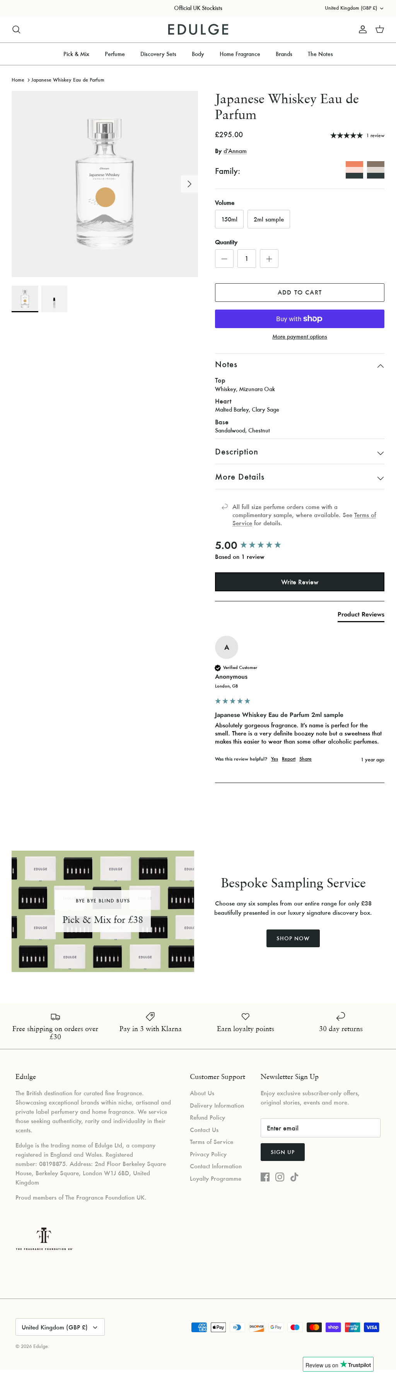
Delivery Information (217, 1105)
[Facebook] (265, 1177)
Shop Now (293, 938)
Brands (284, 54)
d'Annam (235, 151)
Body (198, 54)
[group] (299, 545)
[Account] (361, 29)
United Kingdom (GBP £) (351, 8)
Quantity (226, 242)
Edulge (40, 1346)
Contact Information (216, 1166)
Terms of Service (211, 1142)
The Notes (320, 54)
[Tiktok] (294, 1177)
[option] (105, 184)
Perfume (115, 54)
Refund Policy (207, 1117)
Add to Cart (300, 292)
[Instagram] (279, 1177)
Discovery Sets (158, 54)
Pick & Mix (76, 54)
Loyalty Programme (215, 1178)
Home (18, 79)
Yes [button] (274, 759)
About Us (202, 1093)
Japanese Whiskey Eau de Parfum (67, 79)
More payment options (299, 337)
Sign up (283, 1152)
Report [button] (288, 759)
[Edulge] (198, 29)
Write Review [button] (299, 582)
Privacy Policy (208, 1154)
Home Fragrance (240, 54)
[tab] (361, 616)
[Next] (189, 183)
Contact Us (204, 1130)
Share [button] (305, 759)
